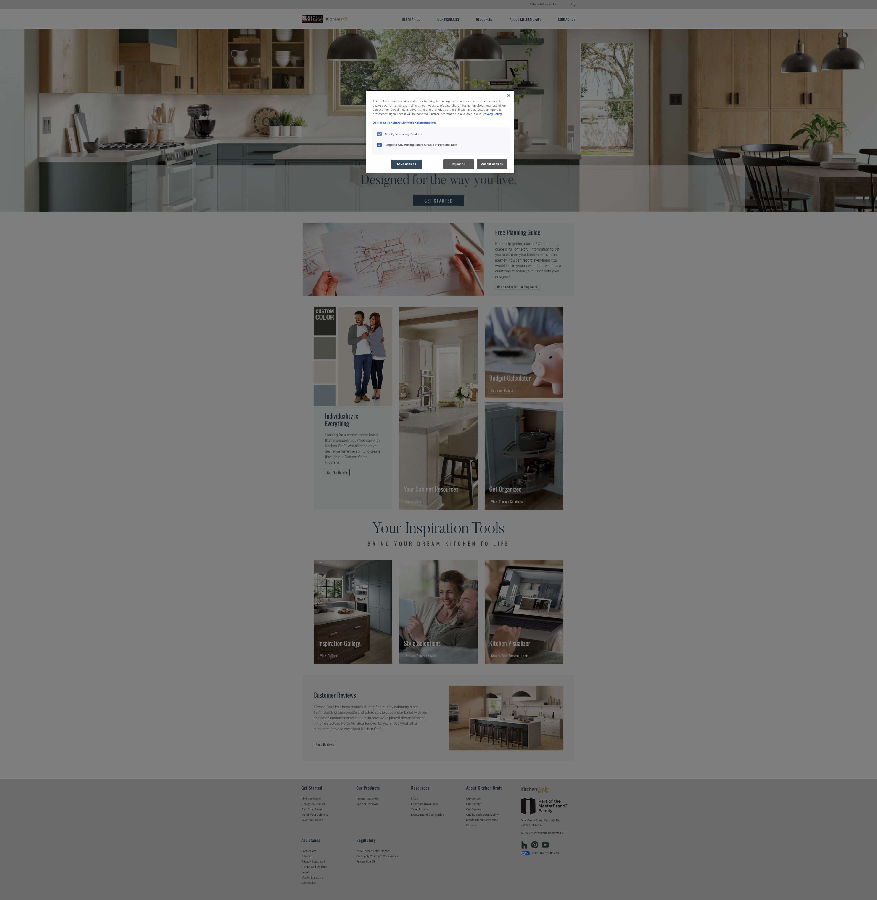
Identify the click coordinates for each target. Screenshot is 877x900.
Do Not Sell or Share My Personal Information (404, 122)
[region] (440, 131)
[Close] (509, 96)
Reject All (458, 164)
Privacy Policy (492, 114)
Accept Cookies (492, 164)
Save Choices (406, 164)
